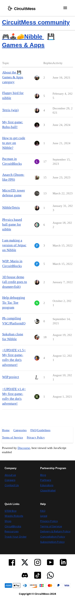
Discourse (24, 448)
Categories (20, 430)
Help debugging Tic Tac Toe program (13, 302)
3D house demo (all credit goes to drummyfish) (14, 282)
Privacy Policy (36, 437)
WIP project (10, 377)
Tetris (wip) (10, 110)
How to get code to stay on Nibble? (13, 143)
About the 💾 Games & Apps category (12, 77)
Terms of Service (12, 437)
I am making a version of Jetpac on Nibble (14, 245)
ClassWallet (48, 490)
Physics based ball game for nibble (12, 224)
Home (6, 430)
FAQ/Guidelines (40, 430)
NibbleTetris (11, 207)
